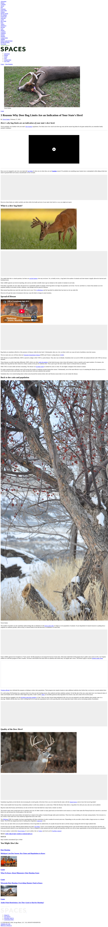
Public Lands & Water (6, 41)
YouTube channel (56, 831)
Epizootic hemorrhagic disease (32, 355)
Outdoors (3, 33)
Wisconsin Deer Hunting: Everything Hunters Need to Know (22, 883)
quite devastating (43, 362)
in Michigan (40, 290)
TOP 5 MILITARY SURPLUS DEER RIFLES (18, 834)
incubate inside (40, 366)
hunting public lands (97, 658)
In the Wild (4, 10)
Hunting (3, 36)
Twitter (40, 831)
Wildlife (3, 39)
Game (2, 19)
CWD (62, 355)
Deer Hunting (9, 64)
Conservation (4, 38)
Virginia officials (5, 690)
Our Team (3, 44)
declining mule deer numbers (28, 697)
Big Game (3, 21)
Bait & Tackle (4, 13)
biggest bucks (73, 802)
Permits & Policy (5, 42)
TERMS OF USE (5, 924)
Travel (2, 6)
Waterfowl (3, 25)
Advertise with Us (9, 918)
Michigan (5, 819)
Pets (2, 7)
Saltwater (3, 18)
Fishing (3, 12)
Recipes (3, 27)
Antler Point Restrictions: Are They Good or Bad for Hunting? (22, 902)
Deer (2, 22)
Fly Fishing (4, 15)
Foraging (3, 9)
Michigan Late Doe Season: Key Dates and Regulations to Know (23, 853)
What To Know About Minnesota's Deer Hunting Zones (20, 873)
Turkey (2, 24)
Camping (3, 4)
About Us (6, 915)
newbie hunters (33, 278)
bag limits (30, 171)
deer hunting (29, 126)
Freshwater (4, 16)
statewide (39, 821)
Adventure (3, 1)
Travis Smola (6, 119)
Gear (2, 28)
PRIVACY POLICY (6, 925)
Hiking (2, 3)
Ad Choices (7, 916)
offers (43, 694)
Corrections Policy (9, 919)
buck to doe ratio (49, 625)
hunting (54, 171)
